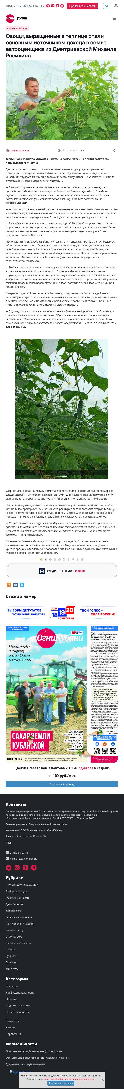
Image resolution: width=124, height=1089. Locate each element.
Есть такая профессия (19, 917)
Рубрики (11, 956)
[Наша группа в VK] (53, 6)
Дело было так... (15, 904)
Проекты (11, 962)
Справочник (13, 1034)
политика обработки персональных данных (68, 1078)
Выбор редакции (16, 891)
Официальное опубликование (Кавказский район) (37, 1057)
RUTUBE (80, 571)
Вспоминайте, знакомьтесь (22, 885)
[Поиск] (106, 6)
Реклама (11, 1027)
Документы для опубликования (25, 1064)
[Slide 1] (64, 477)
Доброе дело (14, 911)
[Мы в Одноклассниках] (58, 6)
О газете (11, 999)
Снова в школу (15, 930)
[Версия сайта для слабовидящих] (116, 6)
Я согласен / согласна (61, 1083)
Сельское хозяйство (17, 28)
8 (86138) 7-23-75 (19, 852)
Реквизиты (12, 1021)
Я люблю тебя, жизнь (19, 943)
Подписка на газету (18, 1005)
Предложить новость (82, 6)
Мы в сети (12, 969)
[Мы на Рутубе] (62, 6)
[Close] (103, 1079)
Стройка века (14, 936)
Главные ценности (17, 898)
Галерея (10, 949)
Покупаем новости (18, 1012)
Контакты (12, 986)
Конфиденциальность (20, 992)
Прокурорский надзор (20, 923)
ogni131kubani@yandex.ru (23, 858)
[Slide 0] (59, 477)
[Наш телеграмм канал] (48, 6)
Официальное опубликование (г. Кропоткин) (34, 1051)
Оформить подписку (62, 784)
